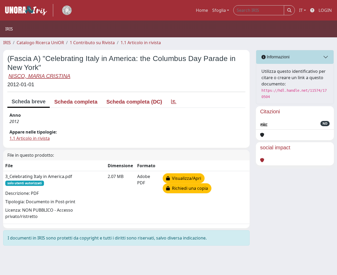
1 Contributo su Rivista (92, 42)
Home (202, 10)
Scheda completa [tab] (75, 102)
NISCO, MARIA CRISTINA (39, 76)
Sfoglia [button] (219, 10)
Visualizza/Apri (185, 178)
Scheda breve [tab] (29, 101)
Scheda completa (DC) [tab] (134, 102)
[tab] (174, 101)
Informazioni (278, 57)
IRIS (7, 42)
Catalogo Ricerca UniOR (40, 42)
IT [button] (301, 10)
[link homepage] (28, 10)
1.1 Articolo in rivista (141, 42)
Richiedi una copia (189, 188)
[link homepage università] (66, 10)
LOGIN (325, 10)
